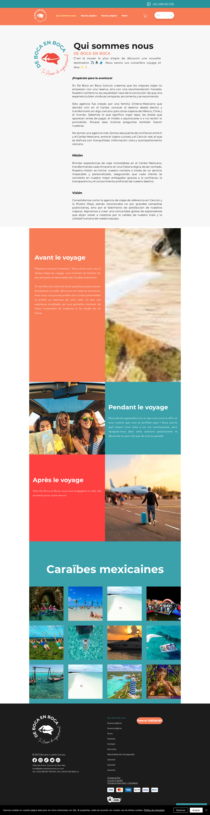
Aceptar (196, 810)
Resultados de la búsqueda (115, 754)
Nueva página (114, 723)
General (111, 738)
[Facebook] (34, 760)
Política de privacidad (154, 810)
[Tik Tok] (46, 760)
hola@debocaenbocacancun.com (48, 768)
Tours (110, 733)
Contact (111, 744)
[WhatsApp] (58, 760)
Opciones (180, 810)
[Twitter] (52, 760)
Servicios (111, 749)
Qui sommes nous (115, 718)
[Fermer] (206, 810)
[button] (145, 16)
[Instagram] (40, 760)
